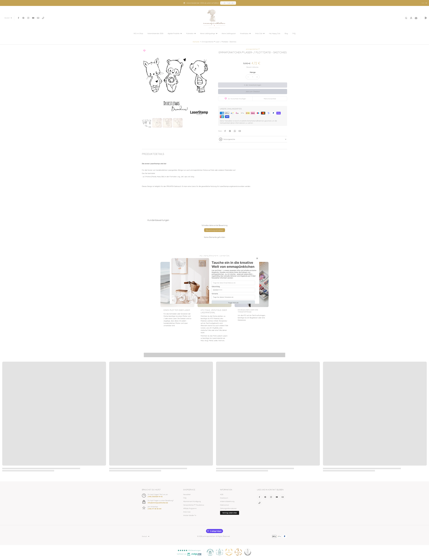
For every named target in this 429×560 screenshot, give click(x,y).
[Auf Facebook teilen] (225, 131)
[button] (252, 85)
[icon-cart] (415, 18)
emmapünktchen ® (252, 49)
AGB (221, 494)
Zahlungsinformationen (228, 508)
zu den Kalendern (228, 3)
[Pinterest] (23, 17)
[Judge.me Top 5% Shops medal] (247, 552)
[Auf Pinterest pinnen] (229, 131)
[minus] (248, 77)
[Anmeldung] (411, 18)
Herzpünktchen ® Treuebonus (193, 505)
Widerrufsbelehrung (227, 501)
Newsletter (187, 494)
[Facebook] (18, 17)
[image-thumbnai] (146, 123)
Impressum (224, 498)
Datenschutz (224, 505)
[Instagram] (28, 17)
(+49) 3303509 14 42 (155, 497)
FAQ (184, 498)
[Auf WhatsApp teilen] (234, 131)
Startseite (196, 42)
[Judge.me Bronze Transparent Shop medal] (238, 552)
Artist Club (186, 512)
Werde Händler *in (189, 515)
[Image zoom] (176, 82)
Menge (253, 72)
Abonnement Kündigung (192, 501)
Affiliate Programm (190, 508)
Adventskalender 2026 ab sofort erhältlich (202, 3)
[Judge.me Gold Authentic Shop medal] (228, 552)
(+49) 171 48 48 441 (154, 509)
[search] (406, 18)
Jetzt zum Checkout (253, 91)
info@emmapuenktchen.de (158, 503)
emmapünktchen (209, 536)
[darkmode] (424, 18)
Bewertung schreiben (214, 230)
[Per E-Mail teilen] (239, 131)
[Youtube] (33, 17)
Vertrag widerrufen (229, 513)
